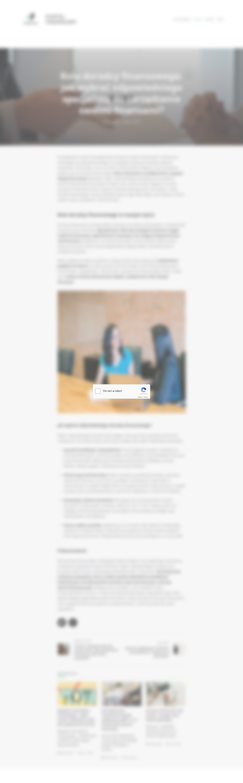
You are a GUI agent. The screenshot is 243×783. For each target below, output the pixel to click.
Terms (145, 397)
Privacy (140, 397)
